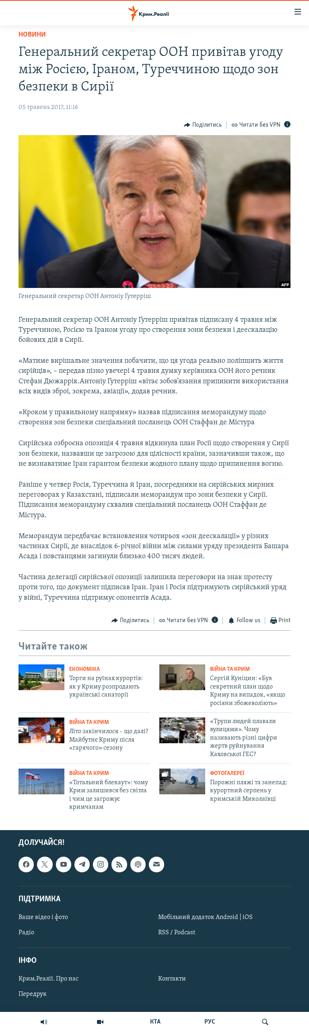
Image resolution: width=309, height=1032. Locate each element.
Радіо (26, 932)
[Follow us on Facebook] (26, 864)
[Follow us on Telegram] (82, 864)
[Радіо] (44, 1022)
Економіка (84, 669)
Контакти (172, 979)
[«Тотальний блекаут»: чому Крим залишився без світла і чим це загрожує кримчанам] (41, 781)
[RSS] (119, 864)
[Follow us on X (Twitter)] (44, 864)
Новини (32, 35)
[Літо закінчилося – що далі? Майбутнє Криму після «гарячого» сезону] (41, 730)
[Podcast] (138, 864)
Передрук (33, 994)
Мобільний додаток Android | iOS (205, 917)
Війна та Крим (230, 669)
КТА (155, 1022)
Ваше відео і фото (43, 917)
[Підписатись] (156, 864)
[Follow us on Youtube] (63, 864)
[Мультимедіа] (100, 1022)
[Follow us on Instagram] (100, 864)
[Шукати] (265, 1022)
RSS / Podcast (176, 932)
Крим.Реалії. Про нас (48, 979)
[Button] (203, 125)
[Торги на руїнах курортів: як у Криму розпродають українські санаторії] (41, 677)
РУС (209, 1022)
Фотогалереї (227, 774)
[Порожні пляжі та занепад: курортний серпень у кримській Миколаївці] (182, 781)
